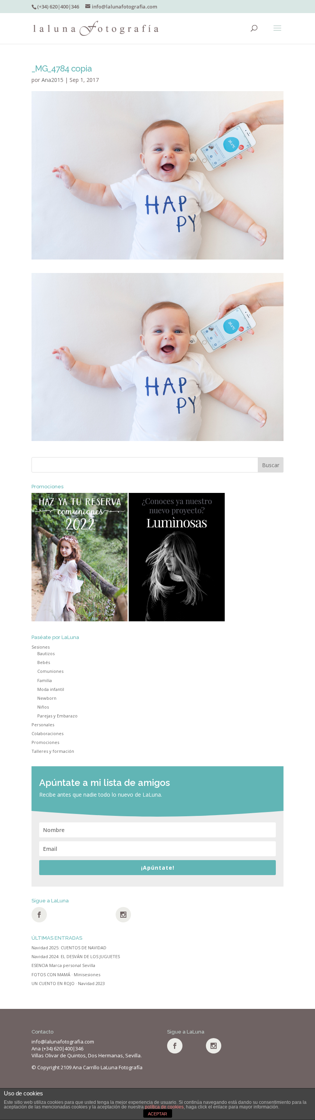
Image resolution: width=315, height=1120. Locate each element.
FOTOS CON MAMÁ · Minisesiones (66, 974)
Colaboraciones (47, 733)
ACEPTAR (157, 1114)
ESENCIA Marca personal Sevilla (63, 965)
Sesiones (41, 647)
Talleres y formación (53, 751)
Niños (43, 707)
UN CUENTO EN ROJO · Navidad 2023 (68, 983)
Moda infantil (50, 689)
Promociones (45, 742)
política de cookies (164, 1107)
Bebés (43, 662)
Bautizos (46, 653)
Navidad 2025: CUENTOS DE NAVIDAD (69, 947)
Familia (44, 680)
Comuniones (50, 671)
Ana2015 (52, 79)
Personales (43, 724)
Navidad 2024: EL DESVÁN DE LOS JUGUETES (76, 956)
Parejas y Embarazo (57, 716)
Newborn (46, 698)
